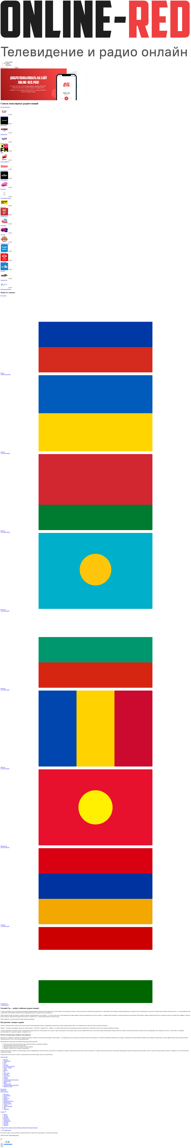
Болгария (6, 1123)
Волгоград (6, 1094)
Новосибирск (7, 1102)
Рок (4, 1071)
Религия (6, 1078)
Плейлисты (19, 1127)
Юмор (5, 1082)
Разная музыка (7, 1081)
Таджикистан (7, 1121)
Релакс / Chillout (8, 1067)
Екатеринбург (7, 1095)
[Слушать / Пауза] (7, 1142)
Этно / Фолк (7, 1075)
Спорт (5, 1062)
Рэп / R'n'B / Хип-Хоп (9, 1066)
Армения (6, 1122)
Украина (6, 1115)
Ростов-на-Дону (8, 1103)
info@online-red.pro (14, 1135)
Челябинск (6, 1109)
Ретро (5, 1069)
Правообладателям (33, 1127)
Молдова (6, 1117)
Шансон (6, 1070)
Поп (5, 1063)
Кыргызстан (7, 1119)
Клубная (6, 1065)
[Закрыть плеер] (2, 1146)
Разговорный (7, 1061)
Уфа (5, 1107)
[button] (10, 115)
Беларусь (6, 1125)
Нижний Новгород (8, 1101)
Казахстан (6, 1118)
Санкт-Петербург (8, 1106)
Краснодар (6, 1098)
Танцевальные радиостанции (11, 1079)
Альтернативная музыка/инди (11, 1085)
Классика (6, 1074)
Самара (5, 1105)
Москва (5, 1099)
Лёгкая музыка (7, 1083)
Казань (5, 1097)
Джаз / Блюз (7, 1073)
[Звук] (2, 1144)
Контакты (25, 1127)
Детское (6, 1077)
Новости (6, 1059)
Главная (3, 1127)
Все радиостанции (5, 107)
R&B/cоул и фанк (8, 1086)
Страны (14, 1127)
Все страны (3, 295)
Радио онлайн (8, 1127)
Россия (5, 1114)
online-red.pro (7, 1130)
